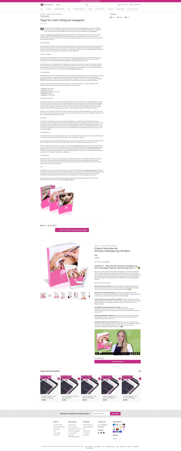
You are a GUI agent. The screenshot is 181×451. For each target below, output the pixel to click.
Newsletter (56, 435)
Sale (41, 9)
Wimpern (49, 9)
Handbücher (120, 9)
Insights (52, 106)
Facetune (43, 93)
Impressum (86, 435)
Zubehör (110, 9)
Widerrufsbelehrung (88, 427)
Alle (140, 371)
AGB (84, 429)
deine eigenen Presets (79, 145)
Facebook (94, 31)
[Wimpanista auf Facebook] (101, 433)
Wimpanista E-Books (68, 179)
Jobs (54, 431)
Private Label (56, 429)
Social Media (45, 16)
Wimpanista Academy (59, 427)
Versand (107, 262)
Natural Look (100, 9)
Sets (68, 9)
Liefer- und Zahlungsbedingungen (74, 435)
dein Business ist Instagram (54, 35)
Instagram (85, 28)
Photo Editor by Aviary (47, 92)
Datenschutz (86, 431)
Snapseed (44, 95)
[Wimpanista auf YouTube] (103, 433)
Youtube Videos (72, 433)
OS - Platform (86, 433)
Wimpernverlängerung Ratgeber (54, 14)
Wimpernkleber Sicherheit (75, 429)
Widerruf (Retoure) (88, 425)
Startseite (42, 14)
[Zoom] (65, 266)
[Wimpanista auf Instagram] (98, 433)
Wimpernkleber (59, 9)
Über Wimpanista (57, 425)
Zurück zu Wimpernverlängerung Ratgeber (73, 230)
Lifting (90, 9)
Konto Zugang (57, 433)
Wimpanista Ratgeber (74, 431)
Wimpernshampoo (79, 9)
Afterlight (43, 88)
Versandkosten (100, 358)
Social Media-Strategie (90, 170)
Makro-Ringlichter (75, 69)
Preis (95, 255)
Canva (43, 90)
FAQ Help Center (72, 427)
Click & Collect (133, 9)
